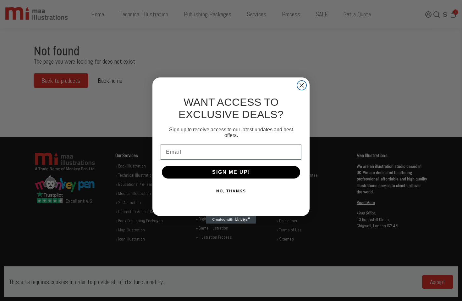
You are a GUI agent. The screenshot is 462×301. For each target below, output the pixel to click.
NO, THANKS (231, 191)
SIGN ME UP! (231, 172)
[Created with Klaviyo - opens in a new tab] (231, 220)
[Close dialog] (301, 85)
